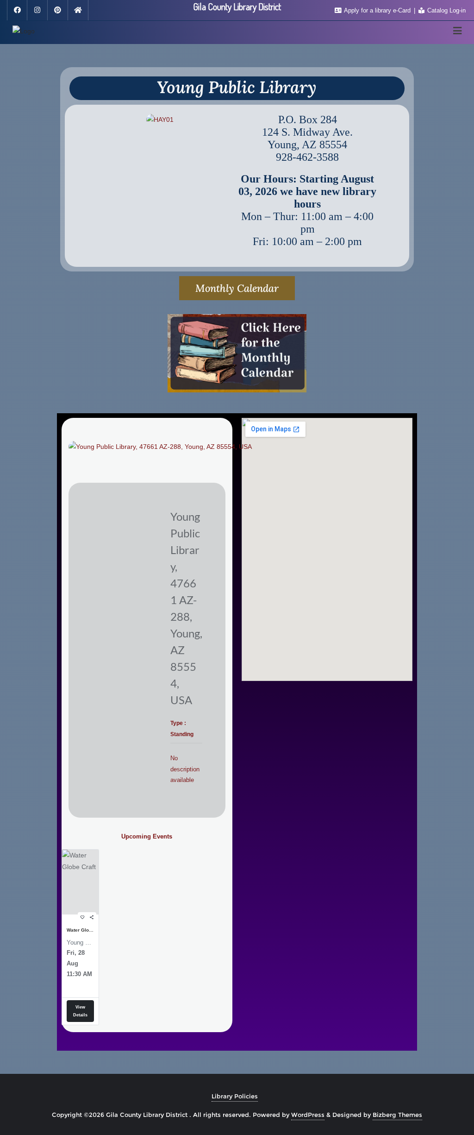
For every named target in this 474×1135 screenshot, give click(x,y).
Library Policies (235, 1096)
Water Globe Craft (80, 930)
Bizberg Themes (397, 1114)
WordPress (307, 1114)
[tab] (237, 288)
